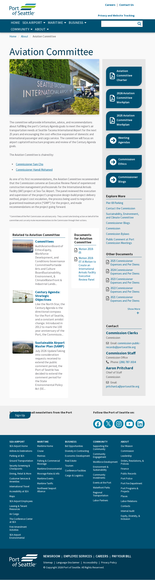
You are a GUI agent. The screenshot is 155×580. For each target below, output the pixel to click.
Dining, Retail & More (20, 473)
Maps (12, 496)
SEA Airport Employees (21, 501)
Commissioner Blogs (118, 223)
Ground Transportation (21, 460)
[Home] (22, 9)
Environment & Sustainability (100, 468)
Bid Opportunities (74, 446)
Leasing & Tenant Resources (18, 507)
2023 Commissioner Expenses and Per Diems (125, 280)
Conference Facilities (75, 470)
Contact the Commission (120, 208)
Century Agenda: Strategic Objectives (47, 296)
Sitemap (48, 562)
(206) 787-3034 (127, 362)
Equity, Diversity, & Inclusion (130, 517)
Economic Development (77, 455)
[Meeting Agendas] (124, 146)
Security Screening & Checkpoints (19, 467)
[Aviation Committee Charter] (124, 84)
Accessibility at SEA (19, 491)
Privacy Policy (109, 562)
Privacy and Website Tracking (116, 15)
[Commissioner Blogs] (124, 185)
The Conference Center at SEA (21, 520)
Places (124, 496)
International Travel (19, 486)
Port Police (126, 478)
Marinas (41, 455)
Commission (113, 228)
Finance (125, 468)
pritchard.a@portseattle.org (122, 386)
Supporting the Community (100, 447)
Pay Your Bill (121, 556)
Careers (102, 556)
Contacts (125, 506)
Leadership (126, 455)
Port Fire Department (131, 483)
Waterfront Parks (101, 487)
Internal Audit (127, 511)
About (24, 36)
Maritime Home (45, 446)
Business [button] (76, 22)
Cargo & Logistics (74, 475)
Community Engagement (99, 455)
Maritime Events (45, 478)
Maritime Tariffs (45, 483)
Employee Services (78, 556)
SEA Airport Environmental (17, 536)
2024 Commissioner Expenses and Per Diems (125, 271)
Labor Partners (100, 500)
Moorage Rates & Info (48, 473)
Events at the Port (102, 482)
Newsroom (51, 556)
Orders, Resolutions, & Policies (132, 462)
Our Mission (127, 446)
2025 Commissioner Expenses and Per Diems (125, 262)
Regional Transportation (100, 494)
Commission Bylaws (117, 234)
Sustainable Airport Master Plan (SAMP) (50, 344)
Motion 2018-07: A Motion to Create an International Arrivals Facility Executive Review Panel (87, 268)
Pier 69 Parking (114, 203)
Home (15, 22)
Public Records (128, 473)
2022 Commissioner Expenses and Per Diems (125, 289)
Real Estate (70, 460)
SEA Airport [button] (32, 22)
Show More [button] (134, 309)
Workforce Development (105, 462)
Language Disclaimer (68, 562)
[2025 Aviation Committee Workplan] (124, 128)
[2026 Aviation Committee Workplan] (124, 106)
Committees (44, 241)
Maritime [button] (55, 22)
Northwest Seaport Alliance (46, 490)
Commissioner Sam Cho (29, 164)
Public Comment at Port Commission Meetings (120, 241)
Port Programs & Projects (129, 490)
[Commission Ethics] (124, 168)
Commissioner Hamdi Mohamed (34, 169)
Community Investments (99, 476)
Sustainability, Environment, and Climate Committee (122, 215)
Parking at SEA (16, 455)
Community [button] (20, 29)
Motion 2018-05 (86, 250)
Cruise (40, 451)
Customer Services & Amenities (19, 480)
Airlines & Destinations (20, 451)
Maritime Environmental (49, 468)
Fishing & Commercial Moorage (48, 462)
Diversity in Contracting (77, 451)
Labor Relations (129, 501)
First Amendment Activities (18, 528)
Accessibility (90, 562)
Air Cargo (14, 514)
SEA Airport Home (18, 446)
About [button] (40, 29)
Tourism (69, 465)
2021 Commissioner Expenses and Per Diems (125, 298)
